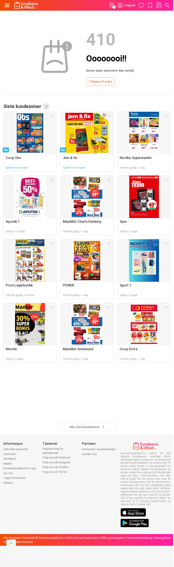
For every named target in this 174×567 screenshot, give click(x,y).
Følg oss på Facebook (56, 457)
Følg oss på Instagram (56, 462)
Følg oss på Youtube (55, 467)
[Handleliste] (158, 5)
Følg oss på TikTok (55, 471)
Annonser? (10, 454)
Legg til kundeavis (14, 477)
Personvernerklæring (139, 537)
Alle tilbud (9, 458)
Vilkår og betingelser (112, 537)
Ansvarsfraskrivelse (86, 537)
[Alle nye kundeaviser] (46, 106)
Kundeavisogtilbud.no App (19, 468)
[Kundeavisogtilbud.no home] (26, 5)
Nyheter (8, 482)
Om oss (8, 473)
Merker (7, 463)
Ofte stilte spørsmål (15, 449)
